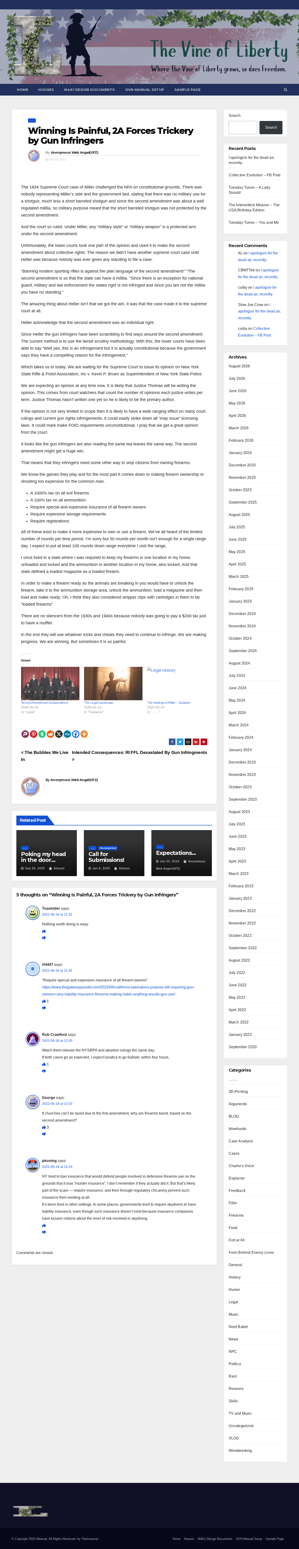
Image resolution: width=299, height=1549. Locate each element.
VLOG (234, 1438)
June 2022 (238, 985)
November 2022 (242, 923)
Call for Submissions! (106, 857)
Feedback (237, 1191)
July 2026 (237, 378)
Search (235, 115)
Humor (234, 1290)
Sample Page (187, 90)
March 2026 (239, 428)
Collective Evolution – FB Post (255, 175)
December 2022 (242, 911)
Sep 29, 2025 (35, 868)
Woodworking (240, 1451)
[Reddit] (50, 730)
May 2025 (237, 552)
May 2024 (237, 700)
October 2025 (240, 490)
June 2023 (238, 836)
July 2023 (237, 824)
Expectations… (176, 852)
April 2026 (237, 416)
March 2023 (239, 874)
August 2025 (239, 515)
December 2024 (242, 614)
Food (233, 1228)
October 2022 (240, 936)
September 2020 (243, 1047)
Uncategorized (108, 848)
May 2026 (237, 403)
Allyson (59, 868)
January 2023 (240, 898)
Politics (235, 1364)
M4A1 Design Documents (89, 90)
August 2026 (239, 366)
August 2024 (239, 663)
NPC (233, 1352)
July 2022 (237, 973)
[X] (59, 730)
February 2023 (241, 886)
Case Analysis (241, 1141)
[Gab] (42, 730)
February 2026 (241, 440)
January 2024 (240, 750)
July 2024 (237, 676)
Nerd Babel (238, 1327)
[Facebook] (75, 730)
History (235, 1277)
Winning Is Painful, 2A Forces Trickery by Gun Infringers (110, 135)
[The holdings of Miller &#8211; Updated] (176, 683)
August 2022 (239, 960)
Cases (234, 1153)
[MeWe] (67, 730)
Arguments (238, 1104)
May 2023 (237, 849)
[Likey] (44, 931)
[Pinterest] (33, 730)
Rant (233, 1376)
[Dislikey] (44, 938)
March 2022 (239, 1022)
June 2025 (238, 539)
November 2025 (242, 478)
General (235, 1265)
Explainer (237, 1178)
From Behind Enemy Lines (251, 1252)
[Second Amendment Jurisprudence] (50, 683)
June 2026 (238, 391)
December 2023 (242, 762)
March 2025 (239, 577)
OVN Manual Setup (144, 90)
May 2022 (237, 997)
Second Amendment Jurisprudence (44, 702)
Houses (46, 90)
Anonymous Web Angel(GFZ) (74, 152)
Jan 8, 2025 (101, 868)
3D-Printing (238, 1092)
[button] (285, 90)
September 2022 (243, 948)
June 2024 (238, 688)
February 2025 (241, 589)
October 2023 (240, 787)
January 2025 (240, 601)
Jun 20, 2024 (169, 861)
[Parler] (25, 730)
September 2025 (243, 502)
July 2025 (237, 527)
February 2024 (241, 737)
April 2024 (237, 713)
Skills (233, 1401)
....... (31, 120)
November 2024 (242, 626)
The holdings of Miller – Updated (168, 702)
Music (234, 1314)
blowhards (237, 1129)
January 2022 (240, 1035)
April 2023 (237, 861)
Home (22, 90)
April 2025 (237, 564)
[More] (84, 730)
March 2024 (239, 725)
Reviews (236, 1389)
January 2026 (240, 453)
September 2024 (243, 651)
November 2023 (242, 775)
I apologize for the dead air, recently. (259, 311)
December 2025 (242, 465)
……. (233, 1079)
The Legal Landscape (98, 702)
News (233, 1339)
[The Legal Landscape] (113, 683)
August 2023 (239, 812)
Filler (233, 1203)
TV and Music (240, 1413)
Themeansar (90, 1539)
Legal (233, 1302)
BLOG (234, 1116)
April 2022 (237, 1010)
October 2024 (240, 638)
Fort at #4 (237, 1240)
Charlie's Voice (241, 1166)
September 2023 (243, 799)
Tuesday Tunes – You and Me (254, 222)
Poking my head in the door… (43, 857)
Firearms (236, 1215)
